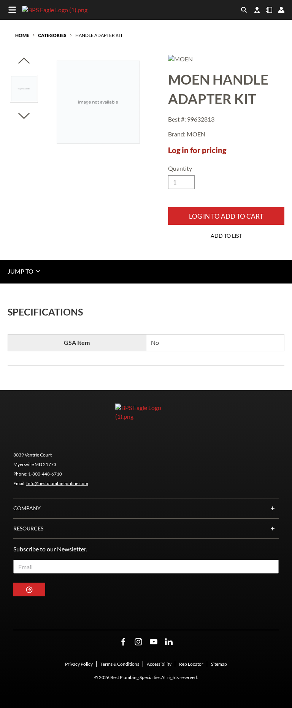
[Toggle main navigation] (12, 9)
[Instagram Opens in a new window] (138, 642)
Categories (52, 35)
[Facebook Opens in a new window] (123, 642)
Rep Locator (191, 664)
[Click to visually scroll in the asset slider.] (24, 61)
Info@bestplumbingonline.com (57, 483)
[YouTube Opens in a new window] (153, 642)
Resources (28, 528)
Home (22, 35)
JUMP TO (21, 271)
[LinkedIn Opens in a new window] (169, 642)
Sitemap (219, 664)
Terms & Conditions (119, 664)
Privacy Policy (79, 664)
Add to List (226, 235)
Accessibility (159, 664)
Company (27, 508)
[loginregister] (281, 10)
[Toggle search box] (244, 10)
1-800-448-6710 (45, 474)
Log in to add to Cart (226, 216)
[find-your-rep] (257, 10)
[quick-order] (269, 10)
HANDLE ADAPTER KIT (99, 35)
